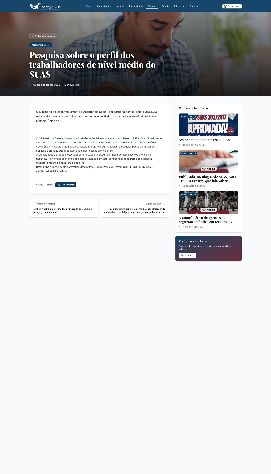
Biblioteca (179, 6)
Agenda (120, 6)
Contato (194, 6)
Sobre (89, 6)
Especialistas (136, 6)
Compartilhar (67, 185)
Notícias (152, 6)
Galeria (165, 6)
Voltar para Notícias (45, 36)
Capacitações (104, 6)
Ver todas (186, 255)
